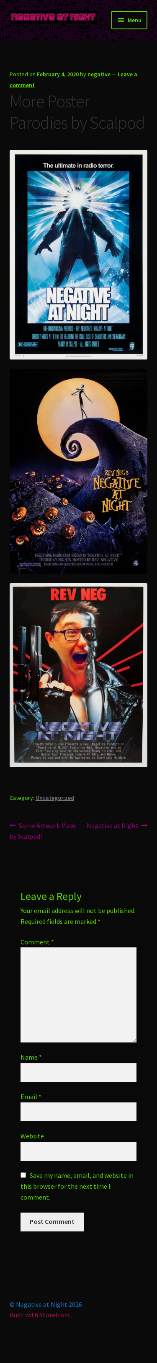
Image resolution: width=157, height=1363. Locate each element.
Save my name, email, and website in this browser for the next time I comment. (77, 1186)
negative (99, 74)
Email (31, 1096)
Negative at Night (112, 826)
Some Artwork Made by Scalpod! (43, 831)
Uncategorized (55, 798)
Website (32, 1136)
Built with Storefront (40, 1315)
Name (31, 1057)
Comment (37, 942)
